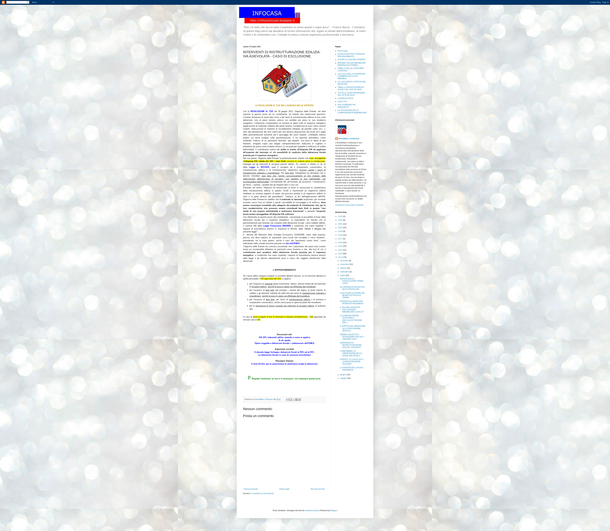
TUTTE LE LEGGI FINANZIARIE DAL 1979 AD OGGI (351, 94)
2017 (340, 239)
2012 (340, 257)
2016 (340, 242)
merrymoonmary (312, 510)
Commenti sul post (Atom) (262, 493)
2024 (340, 216)
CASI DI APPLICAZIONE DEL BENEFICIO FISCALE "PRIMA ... (352, 295)
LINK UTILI (342, 101)
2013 (340, 254)
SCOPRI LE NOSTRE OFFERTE (351, 59)
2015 (340, 246)
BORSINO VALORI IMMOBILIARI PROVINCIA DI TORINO (352, 64)
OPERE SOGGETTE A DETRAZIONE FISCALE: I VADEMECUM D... (352, 336)
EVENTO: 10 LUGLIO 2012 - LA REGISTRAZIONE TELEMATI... (352, 361)
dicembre (344, 261)
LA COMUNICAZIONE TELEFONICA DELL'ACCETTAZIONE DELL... (351, 319)
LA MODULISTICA (345, 98)
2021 (340, 224)
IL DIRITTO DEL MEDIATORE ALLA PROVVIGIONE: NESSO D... (352, 328)
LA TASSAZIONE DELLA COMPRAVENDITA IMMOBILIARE (352, 111)
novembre (344, 264)
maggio (343, 378)
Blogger (333, 510)
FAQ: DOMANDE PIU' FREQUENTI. (347, 106)
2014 (340, 250)
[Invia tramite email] (287, 399)
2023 (340, 220)
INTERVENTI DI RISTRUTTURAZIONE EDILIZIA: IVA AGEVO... (351, 345)
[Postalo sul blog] (290, 399)
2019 (340, 231)
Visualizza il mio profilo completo (349, 205)
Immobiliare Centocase (348, 138)
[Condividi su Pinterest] (299, 399)
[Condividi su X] (293, 399)
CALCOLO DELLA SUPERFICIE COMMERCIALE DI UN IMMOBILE (351, 76)
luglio (343, 275)
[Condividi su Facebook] (296, 399)
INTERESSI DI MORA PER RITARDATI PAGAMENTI (351, 302)
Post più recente (251, 489)
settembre (344, 272)
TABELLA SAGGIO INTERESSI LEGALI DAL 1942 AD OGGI (351, 88)
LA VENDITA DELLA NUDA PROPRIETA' (351, 369)
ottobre (343, 268)
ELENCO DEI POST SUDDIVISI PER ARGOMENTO (351, 55)
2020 (340, 227)
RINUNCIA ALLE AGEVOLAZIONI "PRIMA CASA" (351, 281)
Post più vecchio (318, 489)
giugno (343, 374)
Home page (284, 489)
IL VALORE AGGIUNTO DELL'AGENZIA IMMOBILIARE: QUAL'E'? (352, 309)
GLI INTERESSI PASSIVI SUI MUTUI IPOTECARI (352, 288)
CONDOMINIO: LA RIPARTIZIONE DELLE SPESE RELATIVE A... (351, 353)
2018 (340, 235)
